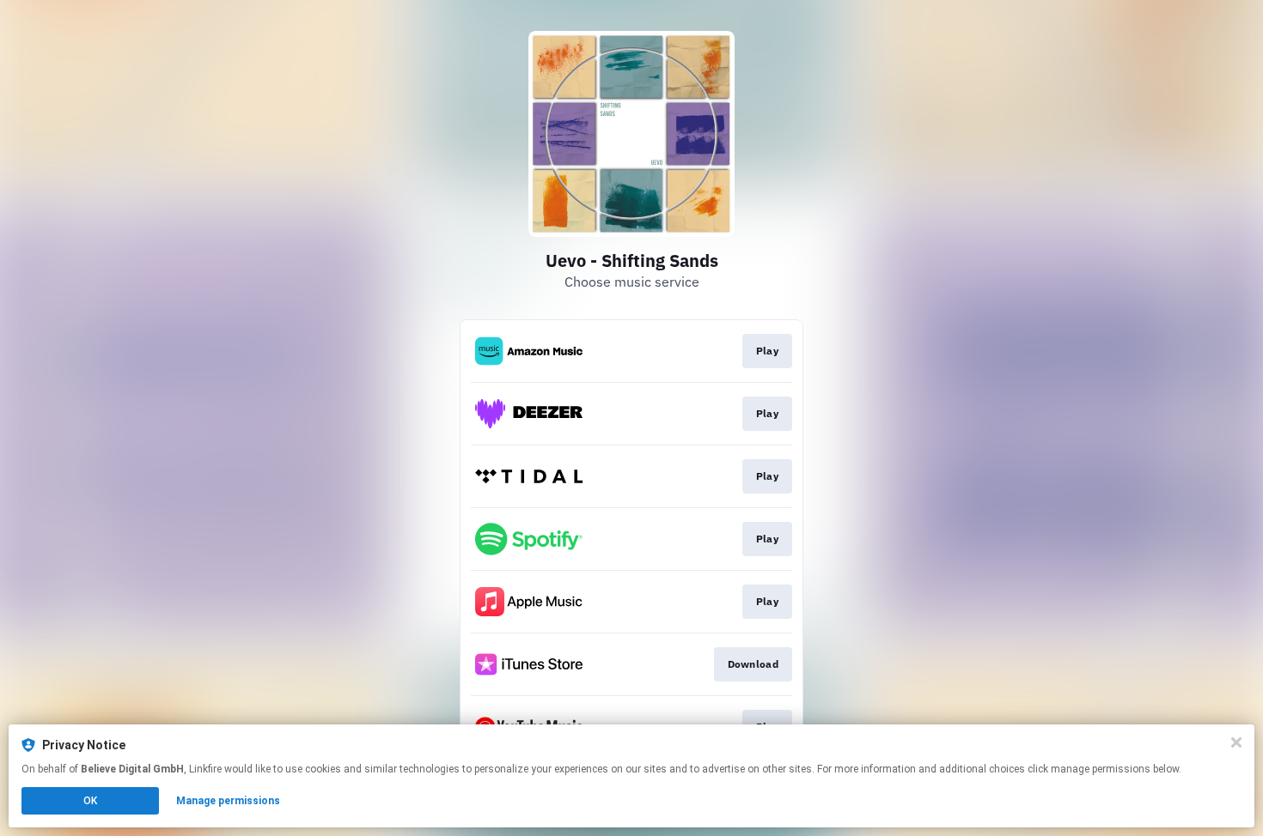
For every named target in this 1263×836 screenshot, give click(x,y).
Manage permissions (228, 801)
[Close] (1236, 742)
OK (90, 801)
